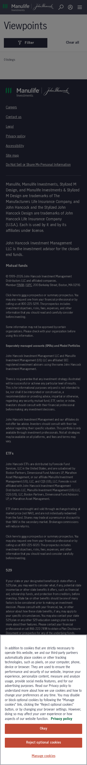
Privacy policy (61, 719)
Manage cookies (43, 756)
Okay (43, 728)
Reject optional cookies (43, 742)
